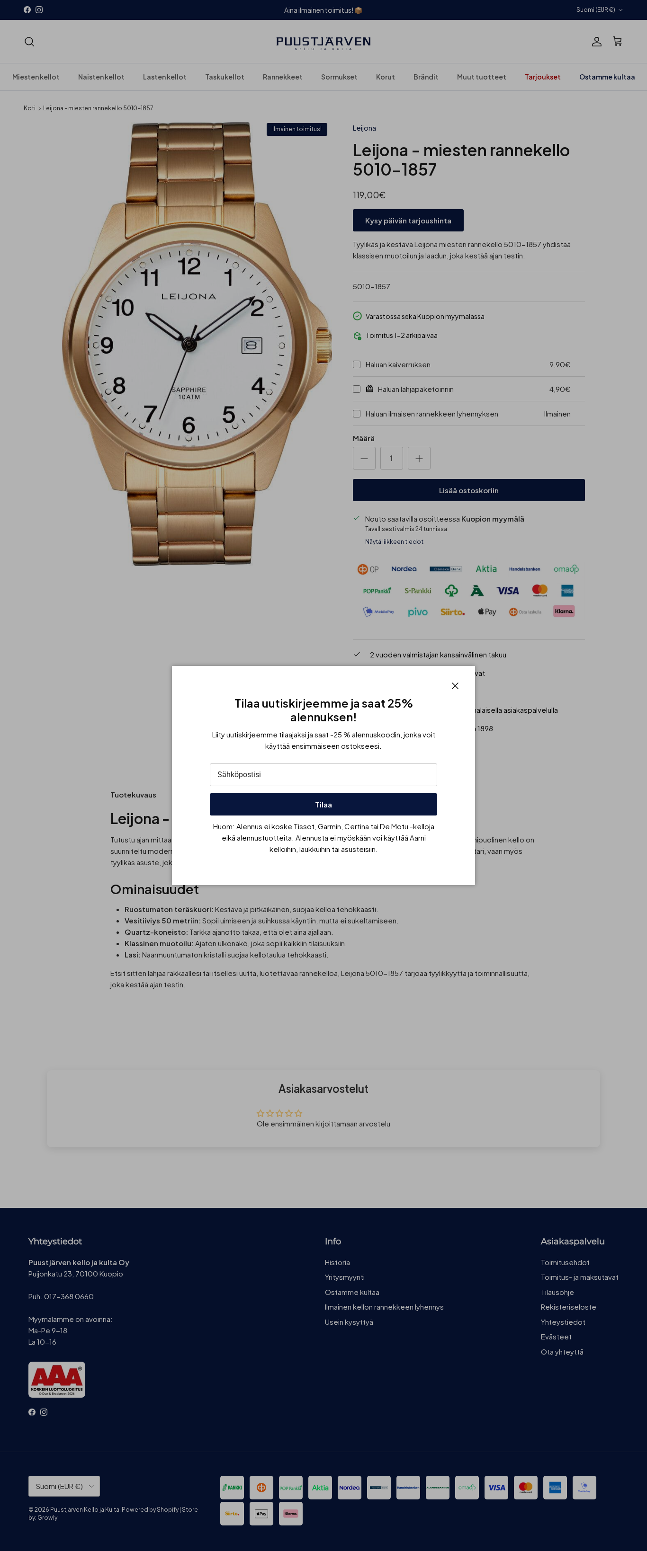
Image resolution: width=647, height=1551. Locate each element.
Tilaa (323, 804)
